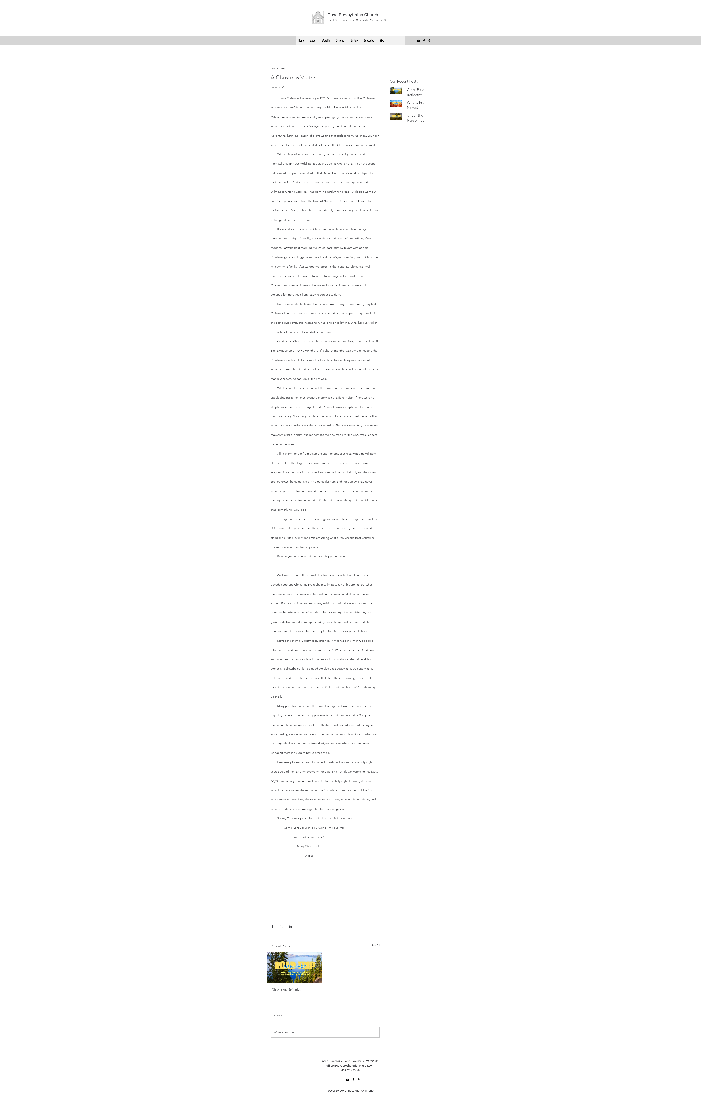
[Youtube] (418, 41)
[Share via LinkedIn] (290, 926)
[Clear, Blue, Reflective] (294, 967)
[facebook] (424, 41)
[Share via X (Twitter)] (281, 926)
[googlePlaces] (429, 41)
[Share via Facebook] (272, 926)
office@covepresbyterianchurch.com (350, 1065)
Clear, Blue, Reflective (286, 989)
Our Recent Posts (404, 81)
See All (375, 945)
